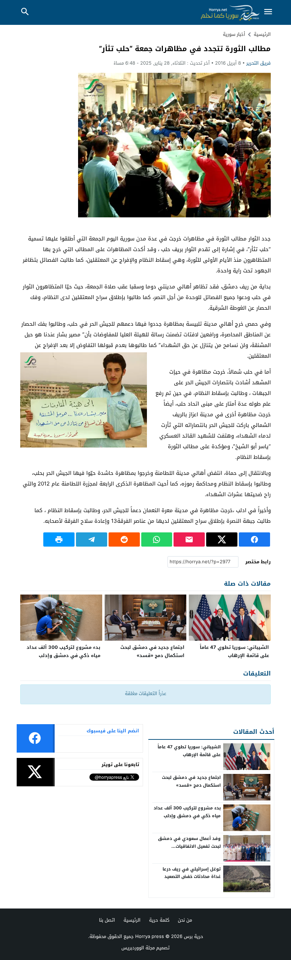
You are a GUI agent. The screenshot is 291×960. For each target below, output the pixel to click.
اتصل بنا (107, 920)
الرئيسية (132, 920)
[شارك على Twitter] (222, 539)
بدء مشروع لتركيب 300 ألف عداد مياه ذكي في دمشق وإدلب (63, 651)
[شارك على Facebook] (254, 539)
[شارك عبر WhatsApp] (157, 539)
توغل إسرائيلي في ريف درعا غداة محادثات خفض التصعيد (192, 873)
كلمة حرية (159, 920)
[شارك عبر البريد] (189, 539)
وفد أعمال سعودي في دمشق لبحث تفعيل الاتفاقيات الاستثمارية (189, 846)
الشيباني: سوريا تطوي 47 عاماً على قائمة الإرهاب (234, 651)
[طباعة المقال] (59, 539)
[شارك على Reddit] (124, 539)
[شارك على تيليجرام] (91, 539)
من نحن (185, 920)
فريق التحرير (258, 63)
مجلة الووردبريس (138, 947)
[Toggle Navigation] (267, 12)
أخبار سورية (234, 34)
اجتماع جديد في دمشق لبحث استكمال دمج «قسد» (152, 651)
